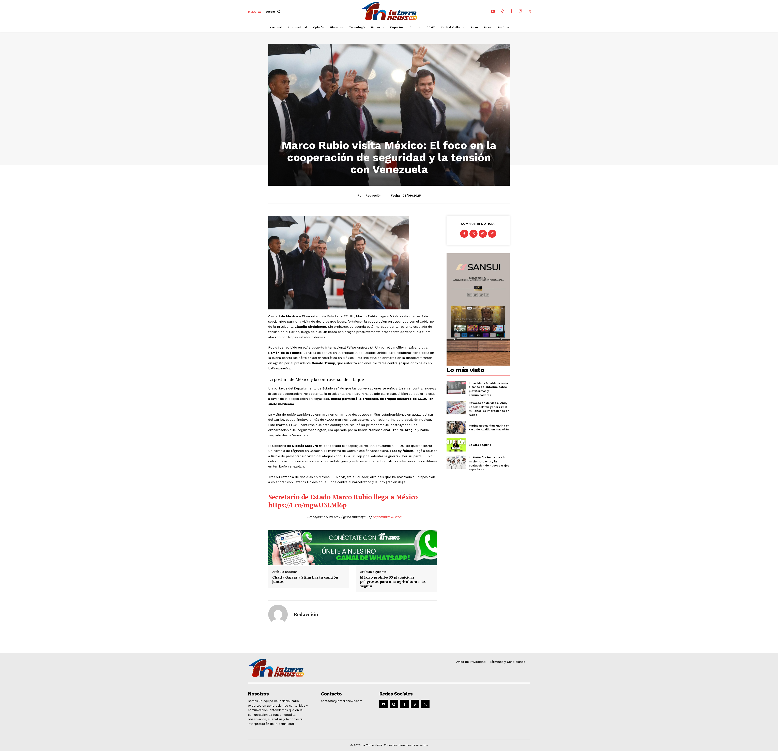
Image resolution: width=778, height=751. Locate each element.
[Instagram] (521, 11)
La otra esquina (480, 444)
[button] (273, 11)
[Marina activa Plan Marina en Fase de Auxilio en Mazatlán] (456, 427)
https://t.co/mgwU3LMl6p (307, 505)
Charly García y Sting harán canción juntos (305, 579)
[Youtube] (493, 11)
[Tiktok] (502, 11)
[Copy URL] (492, 234)
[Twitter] (473, 234)
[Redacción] (278, 614)
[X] (530, 11)
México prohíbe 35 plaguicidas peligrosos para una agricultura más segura (393, 581)
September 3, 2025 (387, 517)
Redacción (373, 195)
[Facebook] (511, 11)
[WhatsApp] (483, 234)
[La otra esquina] (456, 444)
